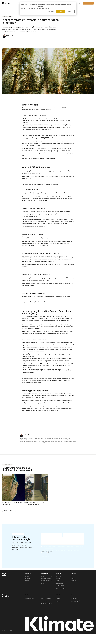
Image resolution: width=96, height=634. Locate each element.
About (72, 576)
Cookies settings (50, 11)
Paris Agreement (45, 137)
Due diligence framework (46, 580)
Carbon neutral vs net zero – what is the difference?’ (41, 158)
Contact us (73, 581)
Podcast (58, 580)
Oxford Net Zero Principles (53, 143)
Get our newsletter (60, 588)
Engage (27, 580)
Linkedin (58, 598)
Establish (27, 576)
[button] (18, 3)
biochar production (28, 125)
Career (72, 578)
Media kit (73, 580)
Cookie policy (44, 601)
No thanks (70, 11)
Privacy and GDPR (45, 600)
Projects (42, 583)
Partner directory (60, 585)
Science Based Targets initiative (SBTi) (32, 143)
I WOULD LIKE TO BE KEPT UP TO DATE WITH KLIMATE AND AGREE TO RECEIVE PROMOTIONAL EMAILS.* (60, 551)
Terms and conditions (46, 598)
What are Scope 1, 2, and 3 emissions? (38, 226)
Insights (58, 578)
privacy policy (40, 6)
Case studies (59, 576)
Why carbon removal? (46, 578)
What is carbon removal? (46, 576)
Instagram (58, 601)
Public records (59, 583)
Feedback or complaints (46, 603)
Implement (27, 578)
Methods (43, 581)
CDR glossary (59, 587)
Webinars (58, 581)
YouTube (58, 600)
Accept (60, 11)
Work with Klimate (29, 598)
